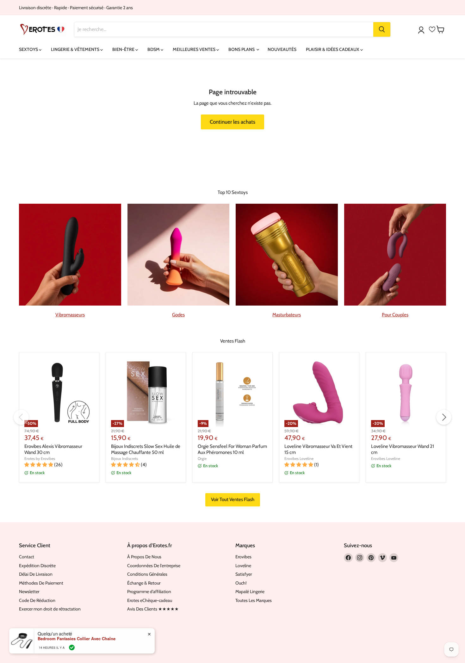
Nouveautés (282, 49)
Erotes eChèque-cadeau (149, 600)
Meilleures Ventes (194, 49)
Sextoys (29, 49)
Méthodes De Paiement (41, 583)
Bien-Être (123, 49)
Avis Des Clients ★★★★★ (153, 609)
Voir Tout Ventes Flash (232, 499)
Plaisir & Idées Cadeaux (333, 49)
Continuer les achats (232, 122)
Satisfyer (243, 574)
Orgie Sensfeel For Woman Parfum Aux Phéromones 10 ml (232, 449)
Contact (26, 557)
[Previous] (21, 417)
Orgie (202, 458)
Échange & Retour (143, 583)
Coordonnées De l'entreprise (153, 565)
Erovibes (243, 557)
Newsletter (29, 591)
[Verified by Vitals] (72, 647)
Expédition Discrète (37, 565)
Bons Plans (242, 49)
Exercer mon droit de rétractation (50, 609)
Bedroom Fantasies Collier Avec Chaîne (76, 638)
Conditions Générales (147, 574)
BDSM (154, 49)
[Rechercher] (381, 29)
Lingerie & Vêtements (75, 49)
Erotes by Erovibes (39, 458)
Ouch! (240, 583)
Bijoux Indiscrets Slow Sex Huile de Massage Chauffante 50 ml (145, 449)
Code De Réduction (37, 600)
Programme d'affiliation (149, 591)
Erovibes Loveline (298, 458)
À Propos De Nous (144, 557)
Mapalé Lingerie (249, 591)
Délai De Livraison (36, 574)
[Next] (443, 417)
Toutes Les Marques (253, 600)
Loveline (243, 565)
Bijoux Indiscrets (124, 458)
